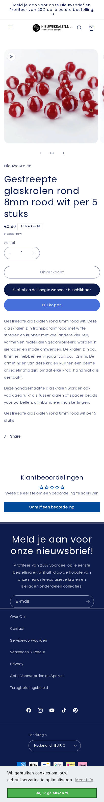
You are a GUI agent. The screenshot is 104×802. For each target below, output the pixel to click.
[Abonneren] (88, 601)
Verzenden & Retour (27, 652)
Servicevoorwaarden (28, 640)
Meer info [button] (84, 780)
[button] (10, 28)
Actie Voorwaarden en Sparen (37, 676)
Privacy (16, 664)
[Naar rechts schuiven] (63, 153)
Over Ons (18, 617)
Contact (17, 629)
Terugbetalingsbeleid (29, 688)
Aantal (9, 243)
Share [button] (15, 436)
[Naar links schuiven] (40, 153)
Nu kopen (52, 305)
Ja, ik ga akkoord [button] (52, 793)
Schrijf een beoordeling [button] (52, 507)
